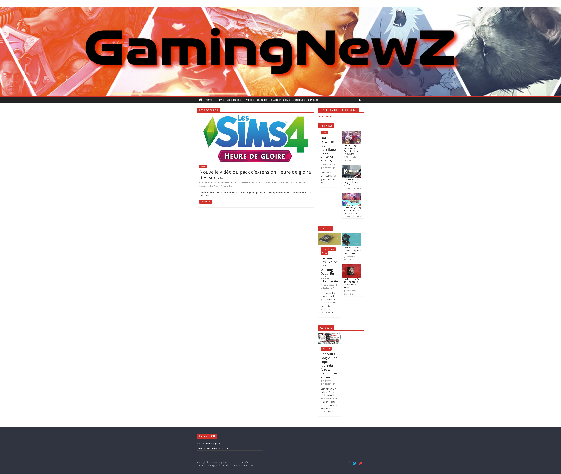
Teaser (216, 186)
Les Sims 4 (289, 182)
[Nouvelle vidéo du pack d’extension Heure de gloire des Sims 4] (255, 116)
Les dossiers (234, 100)
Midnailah (225, 182)
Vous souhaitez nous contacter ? (212, 448)
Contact (313, 100)
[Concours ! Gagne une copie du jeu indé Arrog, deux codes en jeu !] (329, 334)
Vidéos (250, 100)
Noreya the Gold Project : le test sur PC (352, 182)
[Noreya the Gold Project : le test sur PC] (351, 166)
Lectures (262, 100)
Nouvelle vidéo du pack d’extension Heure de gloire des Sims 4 (255, 175)
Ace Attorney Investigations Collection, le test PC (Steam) (352, 149)
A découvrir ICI (325, 116)
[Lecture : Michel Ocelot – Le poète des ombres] (351, 234)
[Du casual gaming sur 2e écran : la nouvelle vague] (351, 194)
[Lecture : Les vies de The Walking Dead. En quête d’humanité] (329, 234)
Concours (299, 100)
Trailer (223, 186)
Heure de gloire (277, 182)
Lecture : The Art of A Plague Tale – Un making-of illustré (352, 283)
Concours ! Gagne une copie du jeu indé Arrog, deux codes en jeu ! (329, 365)
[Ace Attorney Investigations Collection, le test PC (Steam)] (351, 132)
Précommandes (206, 186)
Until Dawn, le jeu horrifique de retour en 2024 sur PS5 (328, 149)
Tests (209, 100)
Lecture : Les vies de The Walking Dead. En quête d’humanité (329, 269)
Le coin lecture (328, 249)
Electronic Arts (264, 182)
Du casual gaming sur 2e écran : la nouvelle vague (352, 210)
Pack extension (301, 182)
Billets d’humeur (280, 100)
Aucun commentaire (241, 182)
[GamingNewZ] (280, 8)
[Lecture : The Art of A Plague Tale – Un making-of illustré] (351, 266)
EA (256, 182)
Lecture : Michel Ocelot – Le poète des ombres (352, 250)
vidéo (229, 186)
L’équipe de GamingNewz (209, 443)
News (221, 100)
